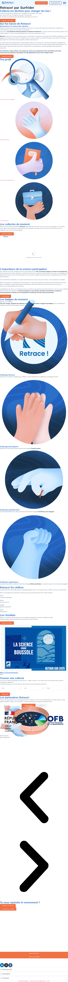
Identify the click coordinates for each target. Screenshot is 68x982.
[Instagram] (6, 965)
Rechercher (5, 694)
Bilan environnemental (9, 673)
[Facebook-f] (10, 965)
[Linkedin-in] (2, 965)
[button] (34, 797)
